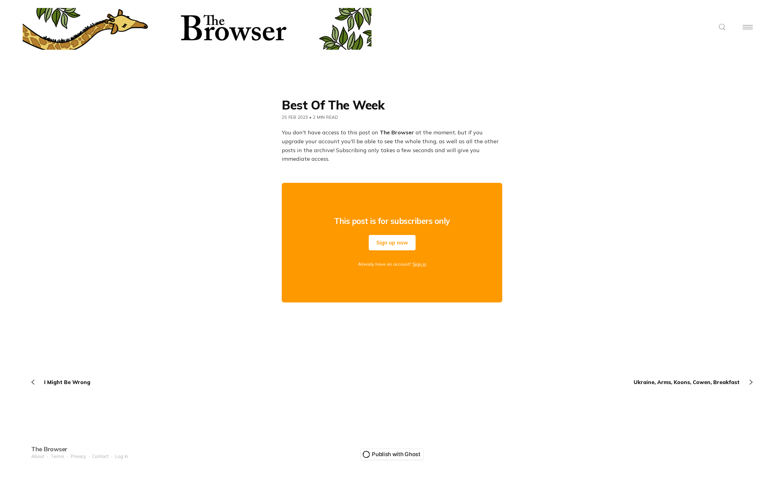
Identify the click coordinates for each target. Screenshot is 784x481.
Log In (121, 456)
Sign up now (392, 242)
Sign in (419, 264)
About (37, 456)
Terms (57, 456)
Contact (100, 456)
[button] (722, 27)
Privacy (78, 456)
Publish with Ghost (396, 454)
